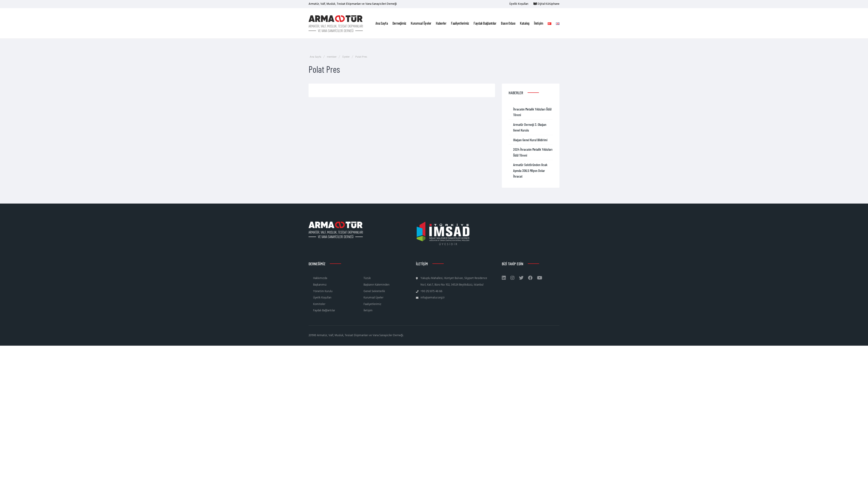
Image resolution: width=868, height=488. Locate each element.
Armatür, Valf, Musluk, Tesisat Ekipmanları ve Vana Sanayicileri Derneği (353, 4)
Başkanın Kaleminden (376, 284)
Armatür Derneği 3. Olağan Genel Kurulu (529, 127)
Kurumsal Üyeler (373, 297)
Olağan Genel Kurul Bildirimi (530, 140)
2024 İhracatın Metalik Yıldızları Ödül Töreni (532, 152)
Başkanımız (320, 284)
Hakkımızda (320, 278)
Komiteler (319, 304)
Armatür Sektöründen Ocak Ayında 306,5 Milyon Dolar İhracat (530, 170)
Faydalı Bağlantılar (324, 310)
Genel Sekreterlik (374, 291)
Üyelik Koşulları (518, 4)
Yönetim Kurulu (323, 291)
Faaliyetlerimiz (372, 304)
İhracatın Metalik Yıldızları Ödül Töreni (532, 112)
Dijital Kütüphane (548, 4)
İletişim (368, 310)
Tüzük (367, 278)
